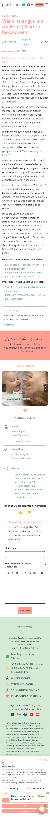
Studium (12, 143)
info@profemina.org (20, 678)
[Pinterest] (37, 715)
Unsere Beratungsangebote (24, 684)
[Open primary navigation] (46, 5)
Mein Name (11, 548)
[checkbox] (5, 788)
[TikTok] (12, 715)
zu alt (5, 139)
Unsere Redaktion (23, 442)
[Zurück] (4, 388)
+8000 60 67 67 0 (20, 668)
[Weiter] (46, 388)
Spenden (39, 4)
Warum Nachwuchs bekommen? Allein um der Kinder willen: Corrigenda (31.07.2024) (30, 494)
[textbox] (25, 589)
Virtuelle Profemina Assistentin (25, 690)
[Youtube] (31, 715)
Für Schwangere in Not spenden (26, 696)
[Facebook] (25, 715)
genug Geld (8, 147)
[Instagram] (19, 715)
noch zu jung (28, 135)
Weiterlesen (9, 325)
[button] (6, 760)
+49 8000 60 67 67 (20, 664)
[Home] (11, 5)
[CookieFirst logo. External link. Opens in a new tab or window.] (3, 763)
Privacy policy (42, 760)
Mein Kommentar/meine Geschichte (18, 565)
